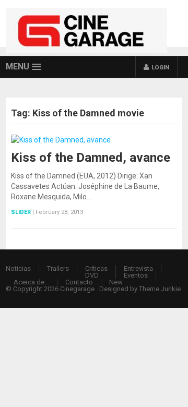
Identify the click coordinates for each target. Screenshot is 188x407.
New (116, 282)
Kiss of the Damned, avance (90, 157)
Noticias (18, 268)
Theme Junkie (160, 289)
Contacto (79, 282)
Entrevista (138, 268)
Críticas (96, 268)
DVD (92, 275)
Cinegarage (77, 289)
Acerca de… (31, 282)
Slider (21, 212)
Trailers (58, 268)
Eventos (136, 275)
